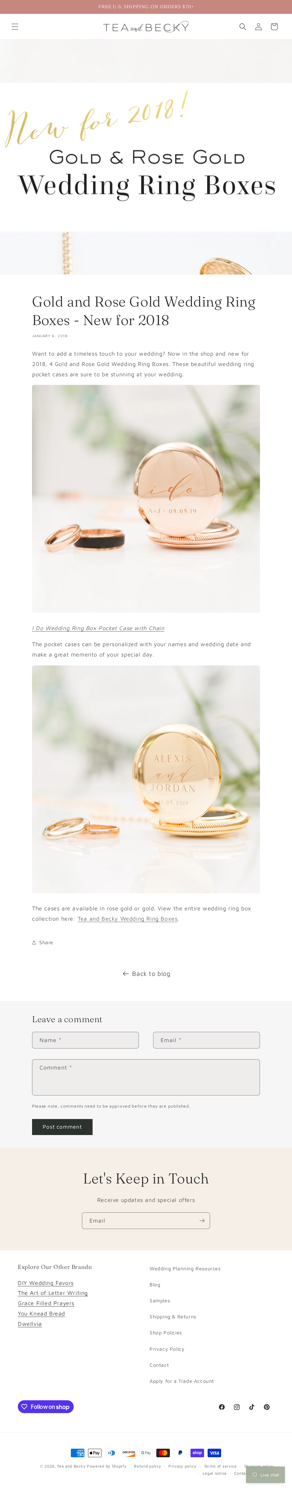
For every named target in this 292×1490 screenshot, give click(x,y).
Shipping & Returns (173, 1316)
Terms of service (220, 1466)
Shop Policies (166, 1332)
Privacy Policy (167, 1349)
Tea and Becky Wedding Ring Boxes (127, 918)
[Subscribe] (202, 1220)
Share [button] (46, 942)
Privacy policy (182, 1466)
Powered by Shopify (107, 1466)
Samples (160, 1300)
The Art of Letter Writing (53, 1293)
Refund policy (147, 1466)
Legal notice (215, 1473)
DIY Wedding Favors (46, 1283)
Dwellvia (30, 1324)
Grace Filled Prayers (46, 1303)
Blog (155, 1284)
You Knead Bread (41, 1313)
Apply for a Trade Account (182, 1381)
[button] (15, 27)
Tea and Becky (71, 1466)
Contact (159, 1365)
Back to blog (151, 973)
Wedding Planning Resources (185, 1268)
